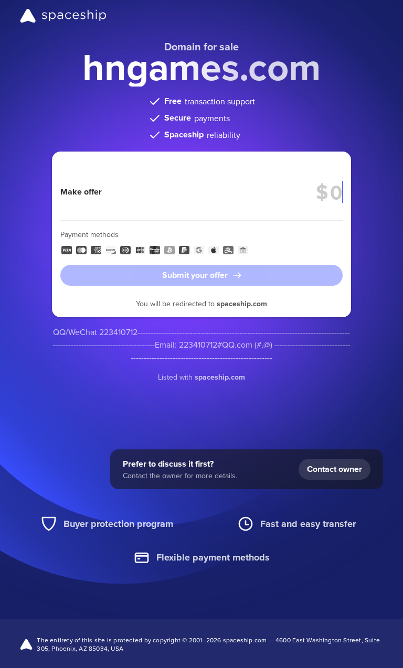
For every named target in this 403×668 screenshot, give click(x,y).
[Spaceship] (63, 15)
